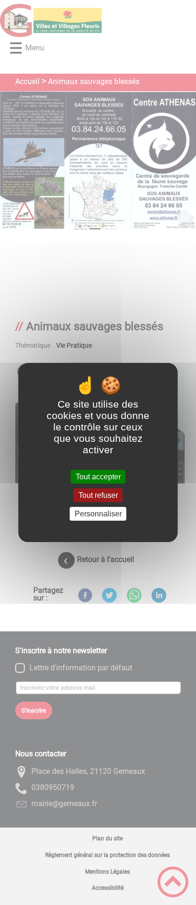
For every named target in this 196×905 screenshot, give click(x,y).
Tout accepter (98, 477)
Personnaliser (98, 514)
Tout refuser (98, 495)
